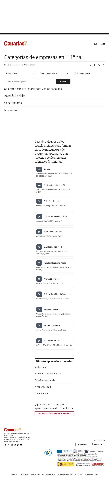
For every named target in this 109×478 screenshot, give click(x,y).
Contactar (14, 474)
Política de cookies (91, 474)
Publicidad (79, 474)
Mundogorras (41, 393)
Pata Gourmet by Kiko (45, 380)
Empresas (7, 65)
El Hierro (16, 65)
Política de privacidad (65, 474)
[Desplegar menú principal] (103, 44)
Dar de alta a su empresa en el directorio (54, 413)
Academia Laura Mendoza (48, 373)
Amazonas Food (43, 386)
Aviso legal (24, 474)
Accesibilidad (35, 474)
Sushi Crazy (40, 366)
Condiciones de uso (49, 474)
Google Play (98, 444)
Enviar (63, 81)
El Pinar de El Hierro (28, 65)
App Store (83, 444)
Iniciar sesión (95, 44)
